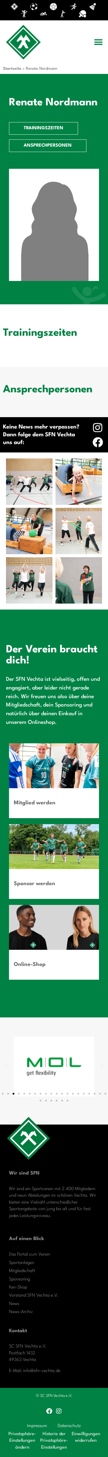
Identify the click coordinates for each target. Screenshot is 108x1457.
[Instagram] (97, 427)
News (14, 1304)
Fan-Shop (18, 1287)
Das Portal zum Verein (29, 1254)
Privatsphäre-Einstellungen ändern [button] (22, 1441)
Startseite (12, 69)
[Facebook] (97, 442)
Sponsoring (19, 1279)
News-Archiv (21, 1312)
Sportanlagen (21, 1263)
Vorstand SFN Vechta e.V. (33, 1295)
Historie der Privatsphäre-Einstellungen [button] (54, 1441)
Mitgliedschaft (22, 1271)
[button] (98, 42)
